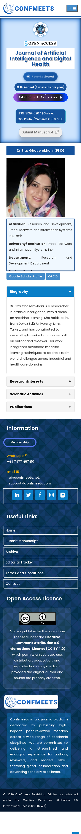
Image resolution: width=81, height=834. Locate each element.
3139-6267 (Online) (40, 113)
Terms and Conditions (25, 573)
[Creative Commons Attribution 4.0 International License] (37, 618)
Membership (20, 442)
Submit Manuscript (37, 132)
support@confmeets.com (30, 483)
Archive (12, 551)
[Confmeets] (34, 8)
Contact (13, 583)
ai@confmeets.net (24, 477)
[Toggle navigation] (72, 8)
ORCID (53, 276)
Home (10, 530)
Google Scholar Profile (25, 276)
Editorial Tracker (19, 562)
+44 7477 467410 (20, 461)
